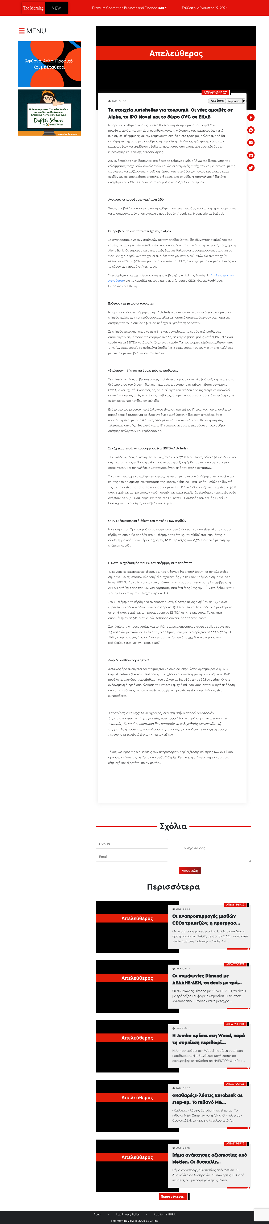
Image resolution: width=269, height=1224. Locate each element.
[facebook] (251, 117)
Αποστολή (190, 870)
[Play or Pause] (245, 101)
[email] (251, 143)
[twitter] (251, 168)
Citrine (154, 1220)
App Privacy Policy (128, 1214)
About (98, 1214)
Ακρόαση (233, 101)
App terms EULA (165, 1214)
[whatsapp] (251, 130)
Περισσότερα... (173, 1196)
